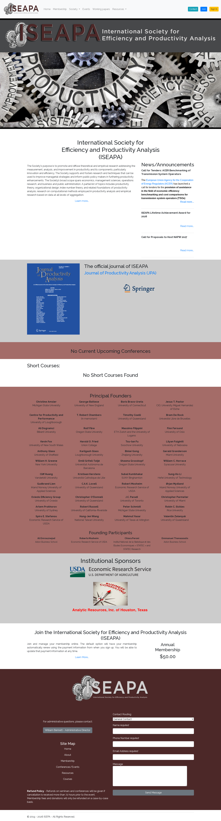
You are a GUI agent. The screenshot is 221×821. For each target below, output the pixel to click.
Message (118, 764)
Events (86, 9)
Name (121, 725)
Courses (67, 779)
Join (204, 9)
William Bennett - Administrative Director (67, 730)
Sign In (214, 9)
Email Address (125, 751)
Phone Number (126, 738)
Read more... (187, 202)
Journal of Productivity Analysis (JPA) (120, 273)
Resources (68, 773)
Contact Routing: (122, 714)
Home (47, 9)
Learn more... (82, 200)
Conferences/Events (67, 767)
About (67, 754)
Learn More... (82, 657)
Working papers (101, 9)
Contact (193, 9)
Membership (60, 9)
